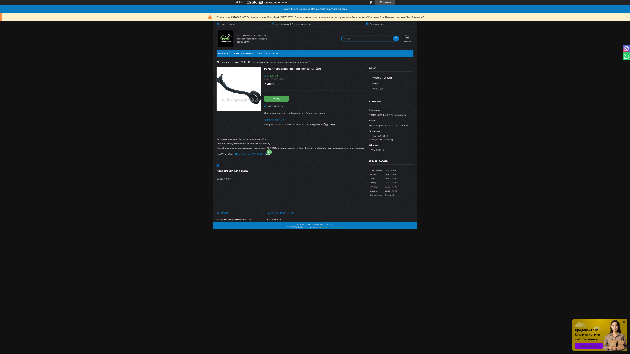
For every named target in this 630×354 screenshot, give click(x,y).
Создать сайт (270, 2)
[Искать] (396, 38)
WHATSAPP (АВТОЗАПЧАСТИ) (235, 219)
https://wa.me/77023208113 (250, 154)
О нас (259, 53)
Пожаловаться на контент (331, 227)
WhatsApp (378, 89)
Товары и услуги (241, 53)
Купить (276, 98)
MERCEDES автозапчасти (254, 61)
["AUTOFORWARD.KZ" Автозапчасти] (225, 38)
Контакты (272, 53)
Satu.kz (329, 224)
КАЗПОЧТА (276, 219)
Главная (223, 53)
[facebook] (218, 165)
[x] (221, 165)
